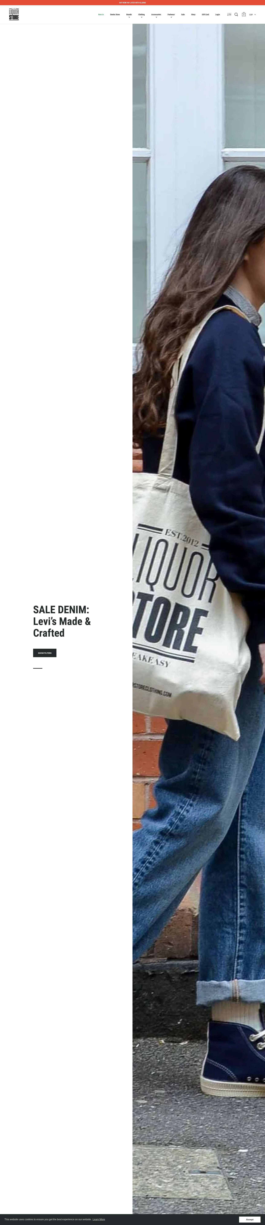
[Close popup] (195, 577)
